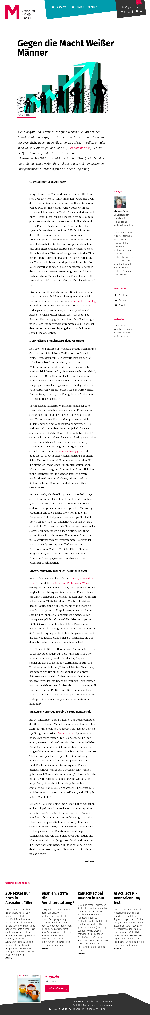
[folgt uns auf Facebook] (59, 1009)
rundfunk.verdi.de (107, 1005)
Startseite (118, 325)
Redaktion (107, 1001)
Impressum (77, 1001)
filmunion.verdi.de (96, 1008)
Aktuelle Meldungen (123, 329)
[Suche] (50, 1009)
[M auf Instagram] (136, 11)
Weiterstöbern (55, 988)
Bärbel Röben (59, 182)
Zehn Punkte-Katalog (83, 301)
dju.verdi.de (78, 1008)
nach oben (89, 860)
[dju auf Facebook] (132, 11)
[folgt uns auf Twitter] (63, 1009)
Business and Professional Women (71, 583)
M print (92, 7)
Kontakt (76, 1005)
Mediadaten (93, 1001)
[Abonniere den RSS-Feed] (141, 11)
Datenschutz (89, 1005)
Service (79, 7)
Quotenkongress (78, 148)
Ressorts (61, 7)
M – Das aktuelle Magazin (59, 974)
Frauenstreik (66, 733)
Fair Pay (75, 578)
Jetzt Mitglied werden (131, 7)
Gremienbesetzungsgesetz (69, 451)
